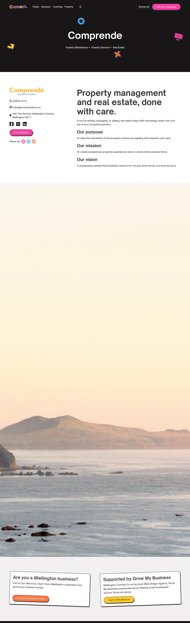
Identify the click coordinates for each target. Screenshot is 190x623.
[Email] (34, 141)
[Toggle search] (80, 7)
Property (69, 6)
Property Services (100, 47)
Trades (35, 6)
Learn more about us (119, 599)
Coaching (57, 6)
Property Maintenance (77, 47)
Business (46, 6)
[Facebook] (23, 141)
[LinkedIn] (29, 141)
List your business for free (31, 598)
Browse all (144, 6)
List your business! (166, 6)
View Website (21, 132)
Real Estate (118, 47)
